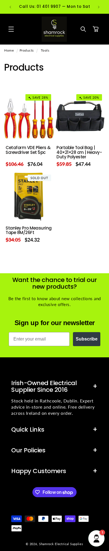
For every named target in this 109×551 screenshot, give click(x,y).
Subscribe (87, 339)
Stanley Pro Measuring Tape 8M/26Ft (29, 230)
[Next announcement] (99, 7)
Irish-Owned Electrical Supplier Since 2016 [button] (44, 386)
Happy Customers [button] (38, 471)
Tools (45, 50)
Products (27, 50)
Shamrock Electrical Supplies (61, 544)
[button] (11, 29)
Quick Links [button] (27, 429)
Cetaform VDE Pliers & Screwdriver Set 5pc (28, 150)
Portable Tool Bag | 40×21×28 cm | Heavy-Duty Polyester (79, 152)
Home (9, 50)
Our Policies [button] (28, 450)
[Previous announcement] (10, 7)
